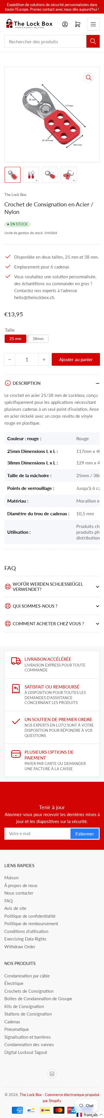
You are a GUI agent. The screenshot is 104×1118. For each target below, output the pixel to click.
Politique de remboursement (31, 923)
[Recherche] (93, 41)
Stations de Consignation (28, 1013)
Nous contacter (18, 892)
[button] (90, 1115)
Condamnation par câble (27, 975)
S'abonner (84, 833)
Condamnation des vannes (29, 1044)
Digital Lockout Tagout (25, 1052)
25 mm (15, 338)
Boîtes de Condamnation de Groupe (38, 998)
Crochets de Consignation (28, 991)
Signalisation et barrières (27, 1036)
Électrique (13, 983)
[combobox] (52, 41)
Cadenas (12, 1021)
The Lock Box (15, 194)
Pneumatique (16, 1029)
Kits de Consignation (24, 1006)
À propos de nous (21, 885)
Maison (11, 877)
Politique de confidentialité (29, 916)
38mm (38, 338)
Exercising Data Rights (25, 938)
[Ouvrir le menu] (93, 24)
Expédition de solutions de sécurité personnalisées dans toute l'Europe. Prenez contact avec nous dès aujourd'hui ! (52, 7)
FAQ (8, 900)
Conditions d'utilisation (26, 931)
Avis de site (15, 908)
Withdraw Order (19, 946)
